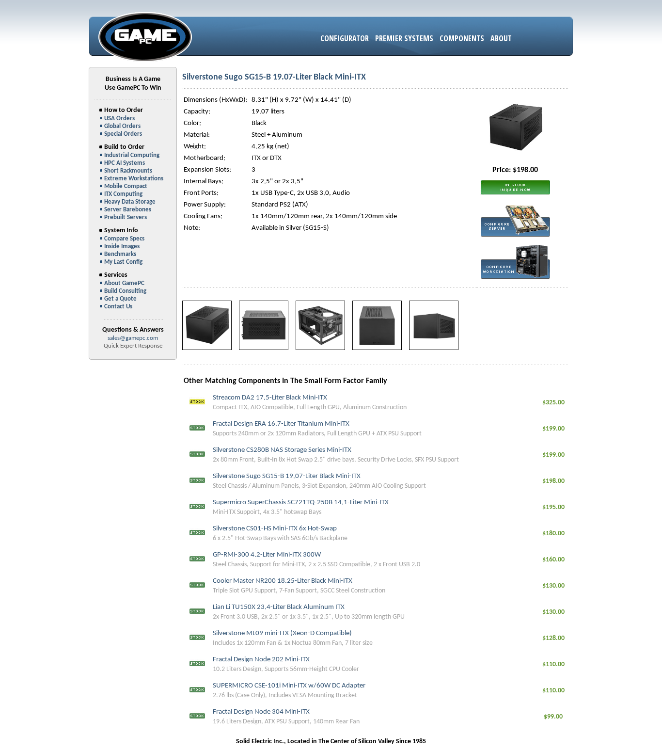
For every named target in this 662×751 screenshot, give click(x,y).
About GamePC (124, 283)
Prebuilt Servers (125, 217)
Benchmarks (120, 254)
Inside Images (122, 246)
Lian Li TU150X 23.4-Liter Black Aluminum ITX (279, 607)
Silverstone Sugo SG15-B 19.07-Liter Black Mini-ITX (287, 476)
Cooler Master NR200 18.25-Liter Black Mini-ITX (282, 581)
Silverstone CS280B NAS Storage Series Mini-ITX (282, 450)
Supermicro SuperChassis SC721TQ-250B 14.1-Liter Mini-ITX (301, 502)
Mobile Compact (125, 186)
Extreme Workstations (133, 179)
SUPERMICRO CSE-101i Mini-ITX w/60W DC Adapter (289, 685)
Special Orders (123, 134)
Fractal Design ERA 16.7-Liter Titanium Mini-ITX (281, 424)
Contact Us (118, 307)
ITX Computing (123, 194)
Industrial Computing (131, 155)
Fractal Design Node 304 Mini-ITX (261, 712)
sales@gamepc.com (133, 338)
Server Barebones (127, 210)
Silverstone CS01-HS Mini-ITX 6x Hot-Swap (275, 528)
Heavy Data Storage (130, 202)
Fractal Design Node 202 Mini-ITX (261, 659)
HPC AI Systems (124, 163)
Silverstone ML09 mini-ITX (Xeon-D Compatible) (282, 633)
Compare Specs (124, 239)
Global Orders (122, 126)
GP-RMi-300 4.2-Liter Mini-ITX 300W (267, 555)
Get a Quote (120, 299)
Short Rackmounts (128, 171)
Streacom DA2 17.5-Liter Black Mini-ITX (270, 397)
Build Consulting (125, 291)
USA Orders (119, 118)
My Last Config (123, 262)
